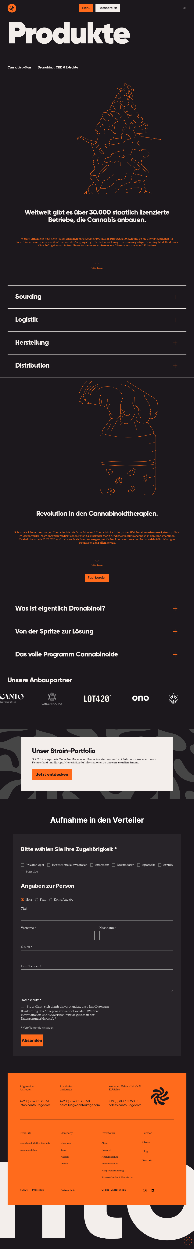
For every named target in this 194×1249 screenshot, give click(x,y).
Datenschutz (68, 1190)
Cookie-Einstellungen (114, 1190)
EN (184, 8)
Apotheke (148, 865)
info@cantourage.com (35, 1105)
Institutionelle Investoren (70, 865)
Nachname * (108, 928)
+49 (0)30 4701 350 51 (34, 1101)
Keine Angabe (63, 899)
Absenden (32, 1040)
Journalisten (125, 865)
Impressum (38, 1190)
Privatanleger (35, 865)
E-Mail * (26, 947)
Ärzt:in (168, 865)
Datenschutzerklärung (36, 1018)
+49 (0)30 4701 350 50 (75, 1101)
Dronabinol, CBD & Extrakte (58, 67)
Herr (29, 899)
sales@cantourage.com (125, 1105)
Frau (43, 899)
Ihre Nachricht (31, 966)
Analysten (102, 865)
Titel (24, 908)
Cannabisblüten (19, 67)
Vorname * (28, 928)
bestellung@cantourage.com (80, 1105)
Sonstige (32, 871)
